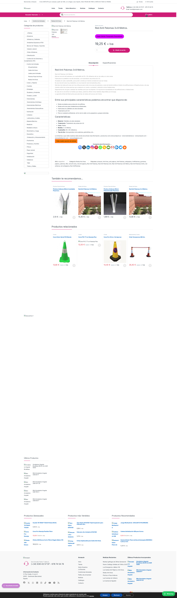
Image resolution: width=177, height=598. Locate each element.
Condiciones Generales (85, 572)
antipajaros (128, 161)
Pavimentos (30, 140)
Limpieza (29, 115)
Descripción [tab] (93, 63)
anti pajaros (112, 161)
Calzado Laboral (32, 49)
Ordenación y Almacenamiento (36, 137)
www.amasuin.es (116, 136)
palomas (62, 164)
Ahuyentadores (32, 67)
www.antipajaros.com (76, 138)
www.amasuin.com (140, 136)
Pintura (29, 147)
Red (67, 164)
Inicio (53, 8)
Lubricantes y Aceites (33, 118)
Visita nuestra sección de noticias (66, 141)
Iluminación (30, 111)
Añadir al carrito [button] (74, 217)
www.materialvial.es (128, 136)
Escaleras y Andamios (33, 92)
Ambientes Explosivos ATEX (35, 42)
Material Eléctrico (32, 121)
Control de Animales (39, 21)
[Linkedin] (88, 147)
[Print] (124, 147)
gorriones (143, 161)
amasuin (99, 161)
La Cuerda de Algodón (109, 581)
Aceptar (105, 595)
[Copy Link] (104, 147)
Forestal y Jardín (32, 95)
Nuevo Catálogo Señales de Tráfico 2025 (115, 564)
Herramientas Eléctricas (34, 105)
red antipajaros (65, 166)
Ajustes (128, 595)
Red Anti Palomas (92, 164)
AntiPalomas (136, 161)
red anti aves (72, 164)
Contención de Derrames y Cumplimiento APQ (33, 60)
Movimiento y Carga (33, 131)
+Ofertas (29, 33)
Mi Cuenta (150, 1)
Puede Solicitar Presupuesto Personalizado (109, 36)
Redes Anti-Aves (108, 572)
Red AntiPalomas (75, 166)
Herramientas (31, 99)
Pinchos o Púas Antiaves (110, 575)
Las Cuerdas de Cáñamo (110, 578)
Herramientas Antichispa (34, 102)
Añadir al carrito (120, 50)
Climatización (31, 55)
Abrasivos (30, 36)
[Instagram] (92, 147)
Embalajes (30, 89)
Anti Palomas (120, 161)
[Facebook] (80, 147)
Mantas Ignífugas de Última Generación (114, 561)
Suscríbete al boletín (12, 585)
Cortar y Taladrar (32, 83)
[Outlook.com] (116, 147)
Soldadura (30, 160)
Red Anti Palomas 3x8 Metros (121, 164)
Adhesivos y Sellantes (33, 39)
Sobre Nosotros (71, 8)
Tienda (140, 1)
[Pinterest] (96, 147)
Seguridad (30, 153)
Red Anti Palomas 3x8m (137, 164)
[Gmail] (112, 147)
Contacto (101, 8)
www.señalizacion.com (61, 138)
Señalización (30, 156)
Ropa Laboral (31, 150)
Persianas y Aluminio (33, 143)
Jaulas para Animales (34, 73)
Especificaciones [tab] (109, 63)
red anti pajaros (81, 164)
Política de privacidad (84, 575)
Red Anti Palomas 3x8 (104, 164)
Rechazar (117, 595)
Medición (29, 124)
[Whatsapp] (100, 147)
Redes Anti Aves (56, 21)
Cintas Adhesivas (32, 52)
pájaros (57, 164)
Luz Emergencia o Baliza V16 (111, 567)
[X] (84, 147)
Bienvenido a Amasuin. (30, 1)
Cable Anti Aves (33, 70)
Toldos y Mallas (31, 166)
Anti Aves (105, 161)
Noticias (82, 8)
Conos (54, 234)
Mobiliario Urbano (32, 127)
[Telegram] (120, 147)
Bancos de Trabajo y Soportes (36, 46)
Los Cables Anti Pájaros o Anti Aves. (113, 570)
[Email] (108, 147)
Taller (28, 163)
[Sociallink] (24, 582)
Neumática (30, 134)
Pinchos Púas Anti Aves (59, 186)
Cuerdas (29, 86)
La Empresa (81, 569)
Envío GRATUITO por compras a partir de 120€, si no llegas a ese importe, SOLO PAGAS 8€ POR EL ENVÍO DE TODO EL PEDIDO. (75, 1)
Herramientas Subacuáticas (35, 108)
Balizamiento (132, 234)
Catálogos (91, 8)
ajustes (91, 596)
